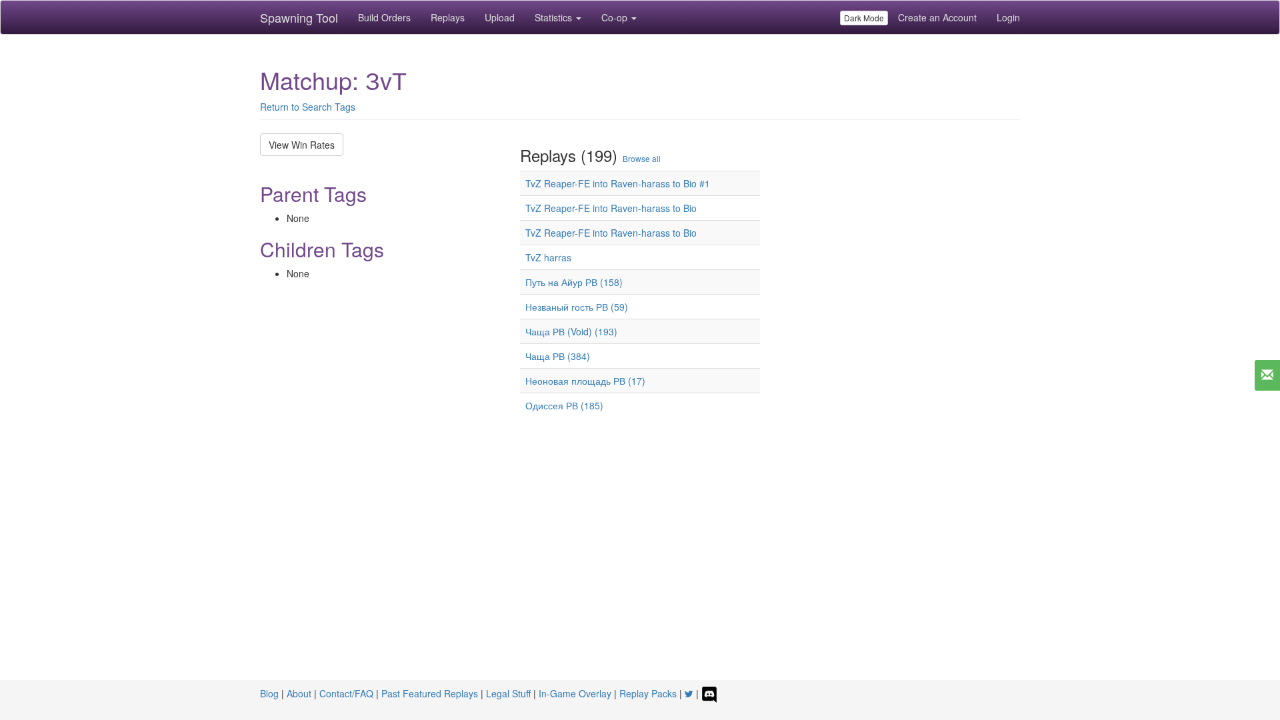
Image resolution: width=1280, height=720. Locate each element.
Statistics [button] (555, 17)
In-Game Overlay (575, 693)
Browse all (642, 158)
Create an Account (937, 17)
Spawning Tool (299, 17)
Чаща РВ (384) (557, 356)
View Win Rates (302, 144)
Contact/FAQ (346, 693)
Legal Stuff (508, 693)
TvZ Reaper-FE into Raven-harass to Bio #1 (617, 183)
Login (1008, 17)
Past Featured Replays (429, 693)
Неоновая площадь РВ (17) (585, 380)
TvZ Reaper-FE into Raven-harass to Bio (611, 208)
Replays (448, 17)
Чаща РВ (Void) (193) (571, 331)
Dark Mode (864, 17)
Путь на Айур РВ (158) (574, 282)
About (299, 693)
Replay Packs (648, 693)
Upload (500, 17)
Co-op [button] (615, 17)
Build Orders (384, 17)
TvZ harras (548, 257)
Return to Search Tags (307, 106)
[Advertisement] (640, 557)
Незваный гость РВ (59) (576, 306)
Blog (269, 693)
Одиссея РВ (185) (564, 405)
